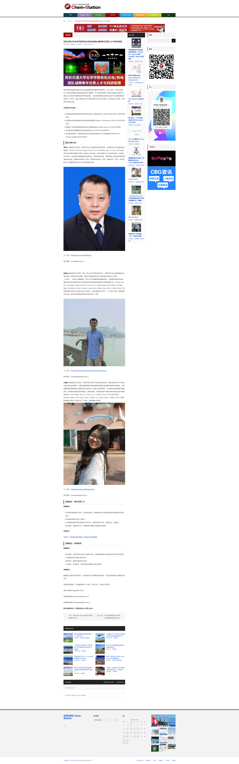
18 (134, 732)
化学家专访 (99, 15)
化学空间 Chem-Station (72, 717)
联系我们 (161, 760)
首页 (70, 15)
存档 (154, 760)
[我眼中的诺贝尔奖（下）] (172, 746)
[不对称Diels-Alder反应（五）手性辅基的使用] (172, 731)
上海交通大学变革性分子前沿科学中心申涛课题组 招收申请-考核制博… (83, 647)
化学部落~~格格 (84, 15)
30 (127, 740)
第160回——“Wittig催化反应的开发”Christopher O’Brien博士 (135, 120)
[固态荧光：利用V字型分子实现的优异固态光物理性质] (163, 748)
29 (124, 740)
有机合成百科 (140, 15)
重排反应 (137, 144)
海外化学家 (138, 125)
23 (127, 736)
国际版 (174, 760)
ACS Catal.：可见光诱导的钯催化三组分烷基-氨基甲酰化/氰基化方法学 (108, 617)
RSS (64, 725)
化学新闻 (112, 15)
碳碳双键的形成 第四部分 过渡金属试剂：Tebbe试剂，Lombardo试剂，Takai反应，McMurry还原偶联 (136, 54)
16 (127, 732)
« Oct (123, 743)
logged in (74, 695)
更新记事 (148, 760)
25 (134, 736)
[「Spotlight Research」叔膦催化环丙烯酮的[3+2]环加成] (155, 739)
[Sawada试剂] (155, 731)
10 (131, 728)
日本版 (167, 760)
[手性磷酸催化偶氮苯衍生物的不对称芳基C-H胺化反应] (163, 731)
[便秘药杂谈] (172, 739)
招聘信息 (73, 44)
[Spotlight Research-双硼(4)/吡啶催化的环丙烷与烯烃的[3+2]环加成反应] (155, 748)
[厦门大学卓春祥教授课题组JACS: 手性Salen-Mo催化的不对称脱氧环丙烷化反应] (163, 739)
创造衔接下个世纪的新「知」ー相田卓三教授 (135, 235)
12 (137, 728)
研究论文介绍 (138, 103)
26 (137, 736)
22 (124, 736)
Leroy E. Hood (133, 179)
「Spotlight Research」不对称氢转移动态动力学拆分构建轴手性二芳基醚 (136, 198)
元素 (168, 15)
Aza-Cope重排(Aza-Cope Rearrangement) (136, 140)
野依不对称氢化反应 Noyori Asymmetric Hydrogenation (134, 78)
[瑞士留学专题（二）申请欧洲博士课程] (163, 721)
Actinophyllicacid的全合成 (136, 100)
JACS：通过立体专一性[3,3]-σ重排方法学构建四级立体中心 (80, 617)
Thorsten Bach (133, 217)
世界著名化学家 (126, 15)
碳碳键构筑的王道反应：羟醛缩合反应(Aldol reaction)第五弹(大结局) (136, 160)
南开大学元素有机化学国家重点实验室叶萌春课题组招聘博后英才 (83, 669)
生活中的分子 (154, 15)
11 (134, 728)
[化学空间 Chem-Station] (82, 6)
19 (137, 732)
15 (124, 732)
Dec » (127, 743)
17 (131, 732)
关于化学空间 (139, 760)
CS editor (90, 44)
